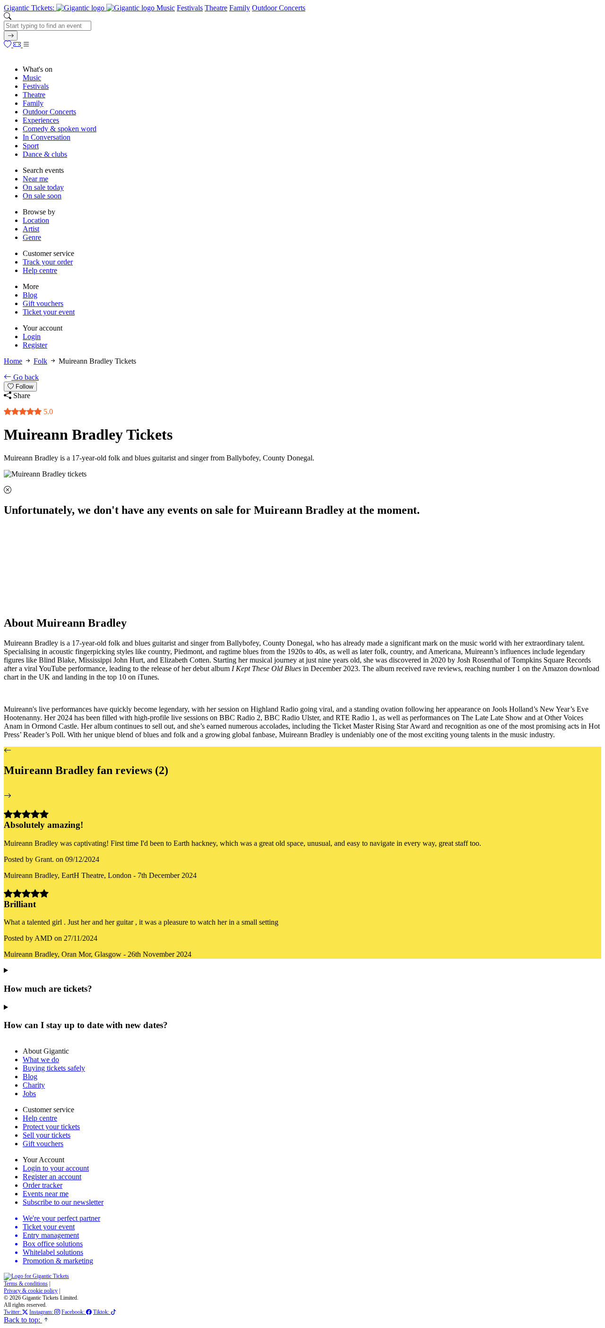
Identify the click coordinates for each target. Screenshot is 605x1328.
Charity (34, 1085)
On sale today (43, 187)
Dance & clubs (45, 154)
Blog (30, 295)
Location (36, 220)
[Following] (8, 45)
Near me (35, 179)
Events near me (46, 1194)
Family (239, 8)
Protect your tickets (51, 1127)
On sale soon (42, 196)
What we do (41, 1060)
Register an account (52, 1177)
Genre (32, 237)
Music (165, 8)
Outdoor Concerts (278, 8)
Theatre (216, 8)
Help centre (40, 270)
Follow (23, 386)
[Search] (10, 36)
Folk (40, 361)
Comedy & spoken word (59, 129)
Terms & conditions (26, 1283)
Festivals (190, 8)
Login (32, 336)
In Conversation (46, 137)
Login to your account (56, 1168)
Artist (31, 229)
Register (35, 345)
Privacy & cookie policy (31, 1290)
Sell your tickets (46, 1135)
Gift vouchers (43, 303)
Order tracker (42, 1185)
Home (13, 361)
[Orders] (18, 45)
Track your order (48, 262)
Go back (25, 377)
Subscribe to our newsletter (63, 1202)
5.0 (47, 412)
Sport (31, 146)
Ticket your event (49, 312)
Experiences (41, 120)
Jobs (29, 1094)
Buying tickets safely (54, 1068)
